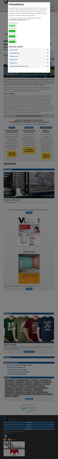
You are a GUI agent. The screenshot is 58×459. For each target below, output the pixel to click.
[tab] (29, 49)
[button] (14, 50)
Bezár (48, 70)
